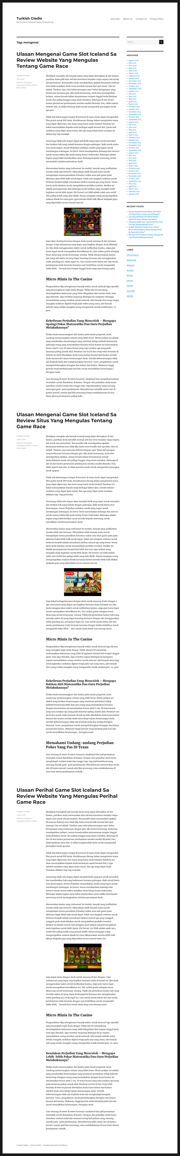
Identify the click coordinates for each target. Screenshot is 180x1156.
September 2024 (135, 120)
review (34, 85)
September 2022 (135, 181)
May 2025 (132, 99)
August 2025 (133, 91)
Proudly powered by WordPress (55, 1145)
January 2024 (134, 140)
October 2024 (134, 117)
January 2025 (134, 109)
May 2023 (132, 161)
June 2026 (133, 66)
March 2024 (133, 135)
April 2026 (133, 71)
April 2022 (133, 186)
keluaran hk (131, 260)
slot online (131, 291)
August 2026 (134, 60)
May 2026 (132, 68)
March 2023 (133, 166)
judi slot (130, 281)
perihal (28, 85)
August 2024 (133, 122)
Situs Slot (115, 19)
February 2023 (134, 168)
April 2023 (133, 163)
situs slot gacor (133, 255)
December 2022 (135, 173)
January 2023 (134, 171)
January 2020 (134, 194)
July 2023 (132, 155)
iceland (20, 82)
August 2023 (133, 153)
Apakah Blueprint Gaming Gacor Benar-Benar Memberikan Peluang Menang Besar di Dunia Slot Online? (145, 229)
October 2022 (134, 179)
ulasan (23, 88)
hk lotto (130, 275)
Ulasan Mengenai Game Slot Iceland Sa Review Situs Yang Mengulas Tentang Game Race (67, 420)
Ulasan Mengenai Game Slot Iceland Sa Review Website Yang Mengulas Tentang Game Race (67, 60)
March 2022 (133, 189)
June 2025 (133, 96)
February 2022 (134, 191)
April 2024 (133, 132)
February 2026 (134, 76)
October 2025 (134, 86)
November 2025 (135, 84)
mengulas (21, 85)
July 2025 (132, 94)
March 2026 (133, 73)
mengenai (27, 82)
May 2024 (132, 130)
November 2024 (135, 114)
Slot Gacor (21, 79)
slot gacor (130, 265)
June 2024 (133, 127)
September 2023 (135, 150)
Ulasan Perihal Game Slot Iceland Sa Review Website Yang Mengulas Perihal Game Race (67, 796)
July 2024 (132, 125)
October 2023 (134, 148)
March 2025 (133, 104)
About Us (127, 19)
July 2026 (132, 63)
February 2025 (134, 107)
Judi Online (21, 439)
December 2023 (135, 143)
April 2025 (133, 102)
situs (18, 88)
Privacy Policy (156, 19)
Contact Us (141, 19)
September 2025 (135, 89)
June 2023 (132, 158)
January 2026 (134, 78)
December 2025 (135, 81)
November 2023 (135, 145)
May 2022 (132, 184)
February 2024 (134, 138)
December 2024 (135, 112)
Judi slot (130, 296)
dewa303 (130, 270)
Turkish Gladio (29, 18)
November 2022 (135, 176)
